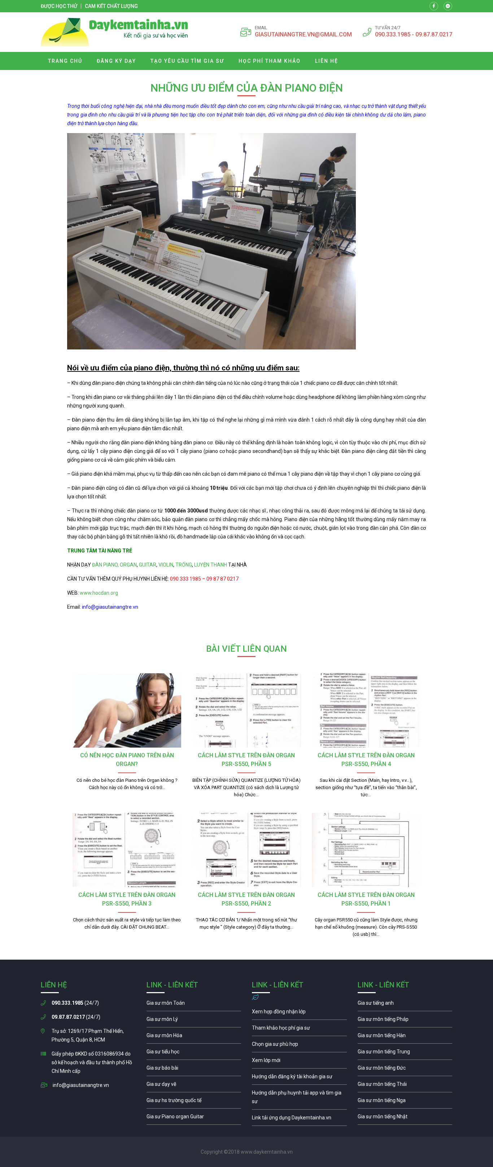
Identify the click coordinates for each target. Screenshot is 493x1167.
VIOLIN (165, 565)
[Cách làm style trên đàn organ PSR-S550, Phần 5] (246, 710)
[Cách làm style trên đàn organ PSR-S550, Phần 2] (246, 850)
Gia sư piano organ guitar (194, 1118)
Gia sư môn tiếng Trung (405, 1053)
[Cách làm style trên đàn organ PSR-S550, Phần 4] (366, 710)
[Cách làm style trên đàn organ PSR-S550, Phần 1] (366, 850)
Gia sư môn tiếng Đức (405, 1069)
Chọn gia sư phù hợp (299, 1046)
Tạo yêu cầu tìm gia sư (187, 61)
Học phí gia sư (299, 1029)
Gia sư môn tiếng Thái (405, 1086)
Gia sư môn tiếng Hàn (405, 1037)
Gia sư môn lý (194, 1021)
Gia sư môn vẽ (194, 1086)
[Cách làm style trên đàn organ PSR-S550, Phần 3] (127, 850)
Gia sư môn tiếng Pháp (405, 1021)
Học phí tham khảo (270, 61)
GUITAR (147, 565)
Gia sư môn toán (194, 1005)
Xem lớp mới (299, 1062)
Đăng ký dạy (116, 61)
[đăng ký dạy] (114, 32)
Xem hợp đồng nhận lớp (299, 1013)
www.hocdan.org (98, 593)
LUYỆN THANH (210, 565)
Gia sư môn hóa (194, 1037)
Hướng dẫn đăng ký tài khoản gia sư (299, 1078)
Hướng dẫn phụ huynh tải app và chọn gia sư (299, 1098)
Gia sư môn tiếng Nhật (405, 1118)
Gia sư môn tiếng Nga (299, 1119)
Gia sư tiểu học (194, 1053)
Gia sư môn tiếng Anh (405, 1005)
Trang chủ (65, 61)
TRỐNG (183, 565)
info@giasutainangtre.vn (81, 1085)
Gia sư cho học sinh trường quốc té (194, 1102)
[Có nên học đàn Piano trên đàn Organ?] (127, 710)
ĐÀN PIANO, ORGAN (114, 565)
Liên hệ (326, 61)
